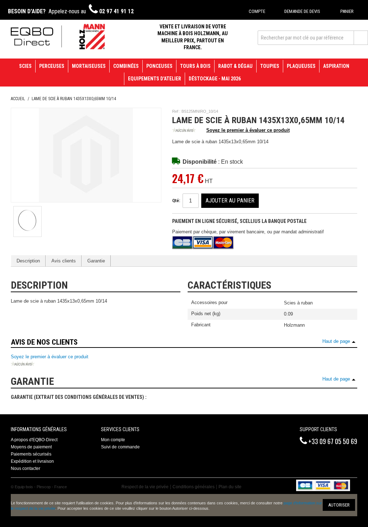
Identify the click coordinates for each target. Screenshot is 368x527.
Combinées (126, 66)
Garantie (96, 261)
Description (28, 261)
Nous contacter (25, 468)
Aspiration (336, 66)
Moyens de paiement (31, 446)
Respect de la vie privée (145, 486)
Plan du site (230, 486)
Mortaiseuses (89, 66)
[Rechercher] (361, 38)
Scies (25, 66)
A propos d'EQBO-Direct (34, 439)
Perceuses (51, 66)
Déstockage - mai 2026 (215, 78)
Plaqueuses (301, 66)
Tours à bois (195, 66)
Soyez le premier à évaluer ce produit (248, 130)
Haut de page (336, 341)
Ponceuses (159, 66)
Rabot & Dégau (235, 66)
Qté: (176, 200)
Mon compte (113, 439)
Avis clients (63, 261)
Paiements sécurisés (31, 454)
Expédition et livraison (32, 461)
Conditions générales (193, 486)
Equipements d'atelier (154, 78)
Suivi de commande (120, 446)
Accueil (18, 98)
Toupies (269, 66)
